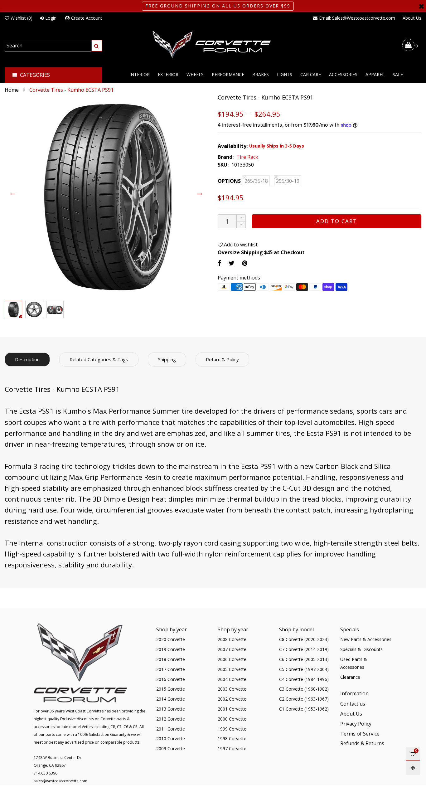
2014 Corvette (170, 699)
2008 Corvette (232, 639)
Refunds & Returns (362, 743)
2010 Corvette (170, 738)
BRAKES (260, 74)
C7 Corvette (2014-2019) (304, 649)
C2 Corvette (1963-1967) (304, 699)
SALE (398, 74)
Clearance (350, 677)
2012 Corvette (170, 719)
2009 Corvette (170, 748)
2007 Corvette (232, 649)
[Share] (219, 263)
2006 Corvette (232, 659)
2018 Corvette (170, 659)
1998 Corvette (232, 738)
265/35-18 (256, 180)
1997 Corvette (232, 748)
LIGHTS (284, 74)
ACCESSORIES (343, 74)
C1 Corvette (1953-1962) (304, 709)
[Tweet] (232, 263)
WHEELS (195, 74)
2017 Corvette (170, 669)
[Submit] (96, 45)
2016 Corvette (170, 679)
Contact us (352, 703)
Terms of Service (360, 733)
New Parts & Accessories (365, 639)
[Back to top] (413, 768)
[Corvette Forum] (213, 45)
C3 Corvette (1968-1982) (304, 689)
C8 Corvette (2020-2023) (304, 639)
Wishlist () (21, 18)
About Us (412, 18)
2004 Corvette (232, 679)
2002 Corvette (232, 699)
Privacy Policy (355, 723)
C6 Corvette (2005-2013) (304, 659)
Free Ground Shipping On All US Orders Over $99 (217, 6)
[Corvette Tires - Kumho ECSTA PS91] (106, 196)
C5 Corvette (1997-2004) (304, 669)
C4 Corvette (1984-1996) (304, 679)
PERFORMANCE (228, 74)
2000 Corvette (232, 719)
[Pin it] (244, 263)
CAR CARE (310, 74)
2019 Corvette (170, 649)
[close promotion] (421, 6)
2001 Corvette (232, 709)
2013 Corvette (170, 709)
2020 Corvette (170, 639)
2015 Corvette (170, 689)
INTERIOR (139, 74)
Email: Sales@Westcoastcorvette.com (357, 18)
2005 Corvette (232, 669)
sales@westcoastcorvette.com (60, 781)
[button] (13, 194)
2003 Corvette (232, 689)
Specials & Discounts (361, 649)
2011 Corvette (170, 729)
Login (50, 18)
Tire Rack (247, 157)
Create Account (86, 18)
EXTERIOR (168, 74)
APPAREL (375, 74)
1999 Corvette (232, 729)
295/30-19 (287, 180)
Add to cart (336, 221)
